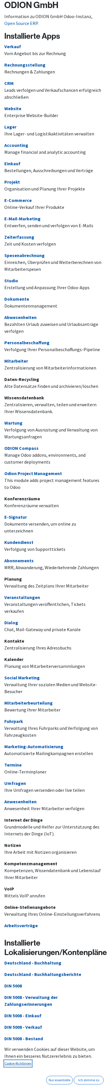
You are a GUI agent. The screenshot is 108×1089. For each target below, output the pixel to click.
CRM (9, 83)
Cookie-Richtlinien (18, 1063)
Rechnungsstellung (25, 65)
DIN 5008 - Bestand (23, 1038)
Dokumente (16, 299)
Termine (13, 765)
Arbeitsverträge (21, 925)
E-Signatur (15, 517)
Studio (11, 280)
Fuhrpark (13, 721)
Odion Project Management (33, 473)
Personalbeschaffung (27, 342)
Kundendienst (18, 542)
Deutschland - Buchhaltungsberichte (42, 974)
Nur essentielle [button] (59, 1080)
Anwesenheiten (20, 801)
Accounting (16, 145)
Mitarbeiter (16, 361)
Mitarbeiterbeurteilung (28, 703)
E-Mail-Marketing (22, 218)
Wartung (13, 423)
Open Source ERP (21, 23)
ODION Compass (21, 448)
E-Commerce (18, 200)
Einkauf (12, 163)
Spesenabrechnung (24, 255)
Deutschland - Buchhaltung (32, 963)
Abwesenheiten (20, 317)
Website (12, 108)
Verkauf (12, 46)
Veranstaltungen (22, 597)
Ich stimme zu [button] (88, 1080)
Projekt (12, 182)
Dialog (11, 622)
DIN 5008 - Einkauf (22, 1015)
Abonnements (19, 560)
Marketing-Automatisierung (33, 746)
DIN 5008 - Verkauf (23, 1027)
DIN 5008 (13, 986)
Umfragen (15, 783)
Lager (10, 127)
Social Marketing (22, 677)
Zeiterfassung (19, 237)
